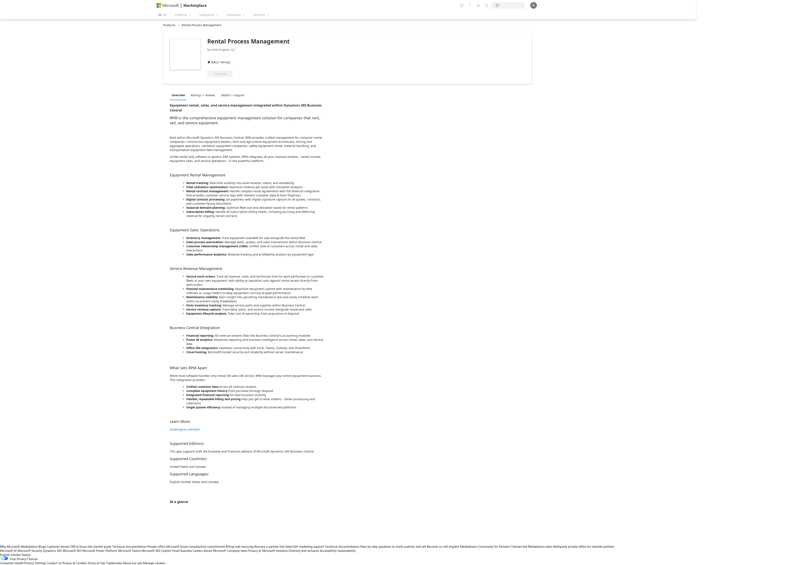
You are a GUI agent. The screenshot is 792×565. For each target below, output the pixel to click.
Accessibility (328, 551)
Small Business (182, 551)
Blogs (42, 546)
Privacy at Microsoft (261, 551)
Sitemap (40, 563)
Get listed (285, 546)
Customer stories (58, 546)
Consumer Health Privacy (17, 563)
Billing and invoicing (239, 546)
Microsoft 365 (72, 551)
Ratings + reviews (203, 95)
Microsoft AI (8, 551)
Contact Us (54, 563)
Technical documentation (129, 546)
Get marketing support (308, 546)
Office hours (78, 546)
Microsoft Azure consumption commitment (196, 546)
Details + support (233, 95)
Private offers (156, 546)
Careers (198, 551)
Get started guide (99, 546)
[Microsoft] (168, 5)
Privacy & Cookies (74, 563)
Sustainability (346, 551)
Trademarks (114, 563)
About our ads (132, 563)
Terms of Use (96, 563)
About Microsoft (215, 551)
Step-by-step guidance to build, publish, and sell (393, 546)
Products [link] (169, 25)
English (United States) (15, 555)
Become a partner (266, 546)
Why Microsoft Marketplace (19, 546)
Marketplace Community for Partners (485, 546)
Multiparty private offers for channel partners (583, 546)
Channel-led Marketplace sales (531, 546)
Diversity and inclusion (304, 551)
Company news (237, 551)
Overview (178, 95)
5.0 (213, 62)
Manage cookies (154, 563)
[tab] (179, 95)
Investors (282, 551)
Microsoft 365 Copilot (156, 551)
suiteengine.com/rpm (185, 429)
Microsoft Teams (129, 551)
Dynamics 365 (52, 551)
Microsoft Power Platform (99, 551)
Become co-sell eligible (443, 546)
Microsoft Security (30, 551)
